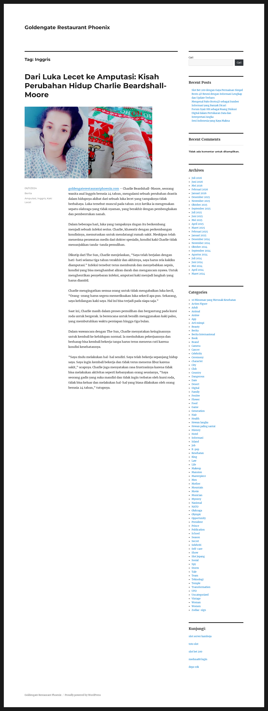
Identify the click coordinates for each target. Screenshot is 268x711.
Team (195, 575)
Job (193, 445)
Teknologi (197, 579)
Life (194, 464)
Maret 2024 (198, 273)
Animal (196, 311)
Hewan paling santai (203, 426)
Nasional (197, 502)
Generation (198, 411)
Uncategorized (200, 594)
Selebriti (196, 545)
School (196, 533)
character (197, 361)
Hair (194, 414)
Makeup (196, 468)
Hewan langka (200, 422)
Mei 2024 (197, 266)
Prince (195, 525)
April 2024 (198, 269)
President (197, 522)
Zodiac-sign (199, 610)
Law (194, 460)
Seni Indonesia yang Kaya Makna (211, 120)
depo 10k (194, 667)
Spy (194, 564)
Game (195, 407)
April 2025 (198, 224)
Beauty (195, 326)
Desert (195, 384)
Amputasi (30, 198)
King (194, 457)
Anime (195, 315)
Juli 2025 (197, 212)
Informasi (197, 437)
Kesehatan (198, 453)
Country (196, 372)
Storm (195, 568)
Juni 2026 (197, 181)
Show (195, 552)
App (194, 319)
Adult (195, 307)
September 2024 (201, 250)
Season (196, 537)
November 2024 (201, 243)
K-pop (195, 449)
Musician (197, 495)
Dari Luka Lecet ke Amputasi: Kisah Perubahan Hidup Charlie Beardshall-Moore (95, 85)
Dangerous (198, 376)
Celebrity (197, 353)
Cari (191, 57)
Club (194, 368)
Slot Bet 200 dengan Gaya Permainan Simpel (217, 90)
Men (194, 479)
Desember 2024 (201, 239)
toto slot (193, 644)
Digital (195, 388)
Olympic (196, 514)
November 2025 (201, 201)
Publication (198, 529)
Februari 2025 (200, 231)
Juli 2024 (197, 258)
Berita (28, 193)
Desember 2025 (201, 197)
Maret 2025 (198, 227)
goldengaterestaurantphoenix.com (93, 188)
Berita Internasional (203, 334)
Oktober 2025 (199, 204)
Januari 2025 (199, 235)
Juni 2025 (197, 216)
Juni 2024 (197, 262)
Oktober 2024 (199, 246)
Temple (196, 583)
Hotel (195, 434)
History (196, 430)
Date (194, 380)
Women (196, 606)
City (194, 365)
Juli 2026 (197, 178)
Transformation (201, 587)
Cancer (196, 349)
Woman (196, 602)
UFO (194, 590)
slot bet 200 (195, 651)
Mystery (196, 499)
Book (195, 338)
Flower (196, 399)
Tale (194, 571)
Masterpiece (199, 476)
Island (195, 441)
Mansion (197, 472)
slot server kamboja (200, 636)
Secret (195, 541)
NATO (195, 506)
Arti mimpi (198, 323)
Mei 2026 (197, 185)
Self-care (197, 548)
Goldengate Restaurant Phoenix (67, 27)
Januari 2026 (199, 193)
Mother (196, 483)
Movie (195, 491)
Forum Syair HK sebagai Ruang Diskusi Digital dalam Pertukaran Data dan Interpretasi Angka (214, 113)
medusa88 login (198, 659)
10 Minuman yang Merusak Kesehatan (214, 300)
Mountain (197, 487)
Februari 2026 (200, 189)
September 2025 (201, 208)
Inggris (41, 198)
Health (195, 418)
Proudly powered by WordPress (83, 695)
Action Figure (199, 303)
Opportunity (199, 518)
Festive (196, 395)
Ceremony (197, 357)
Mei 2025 (197, 220)
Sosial (195, 560)
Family (195, 391)
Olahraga (197, 510)
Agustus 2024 (199, 254)
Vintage (196, 598)
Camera (196, 345)
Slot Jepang (198, 556)
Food (194, 403)
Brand (195, 342)
